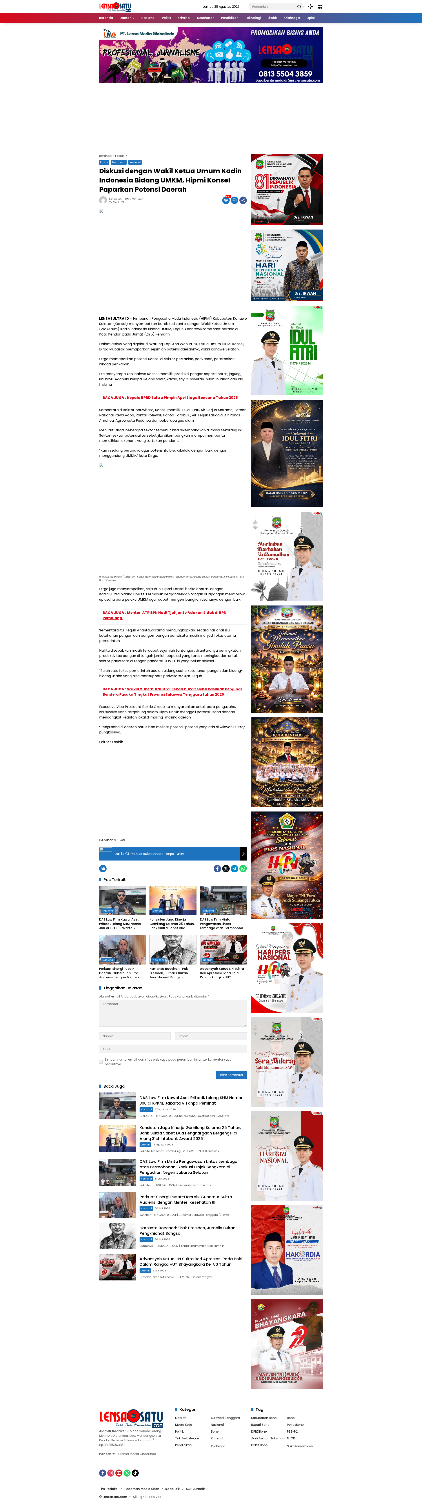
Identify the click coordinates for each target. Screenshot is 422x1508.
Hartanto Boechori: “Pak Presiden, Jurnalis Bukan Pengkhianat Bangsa (168, 973)
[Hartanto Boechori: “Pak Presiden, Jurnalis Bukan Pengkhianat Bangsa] (172, 950)
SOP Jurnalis (196, 1489)
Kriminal (217, 1438)
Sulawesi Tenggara (225, 1418)
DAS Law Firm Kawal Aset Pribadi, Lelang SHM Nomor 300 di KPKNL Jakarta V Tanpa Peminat (120, 923)
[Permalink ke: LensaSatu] (104, 200)
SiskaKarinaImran (300, 1446)
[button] (299, 6)
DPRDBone (259, 1431)
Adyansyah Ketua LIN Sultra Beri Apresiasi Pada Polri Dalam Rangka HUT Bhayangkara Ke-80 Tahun (222, 973)
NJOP (291, 1438)
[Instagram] (110, 1473)
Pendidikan (183, 1445)
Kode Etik (172, 1489)
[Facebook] (217, 868)
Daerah (157, 910)
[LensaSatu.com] (115, 6)
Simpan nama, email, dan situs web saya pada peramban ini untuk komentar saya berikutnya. (168, 1061)
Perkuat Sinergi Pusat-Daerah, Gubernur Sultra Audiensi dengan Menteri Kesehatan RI (119, 973)
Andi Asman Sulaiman (268, 1438)
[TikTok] (135, 1473)
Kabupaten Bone (264, 1418)
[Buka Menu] (320, 6)
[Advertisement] (231, 116)
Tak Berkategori (187, 1438)
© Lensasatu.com (113, 1497)
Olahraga (218, 1446)
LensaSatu (115, 199)
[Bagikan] (243, 200)
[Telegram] (234, 868)
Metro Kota (119, 162)
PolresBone (295, 1424)
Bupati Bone (260, 1424)
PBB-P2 (292, 1431)
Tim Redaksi (108, 1489)
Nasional (135, 162)
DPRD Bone (259, 1445)
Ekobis (104, 162)
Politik (179, 1431)
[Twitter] (226, 868)
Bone (215, 1431)
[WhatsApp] (243, 868)
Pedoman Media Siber (141, 1489)
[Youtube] (118, 1473)
